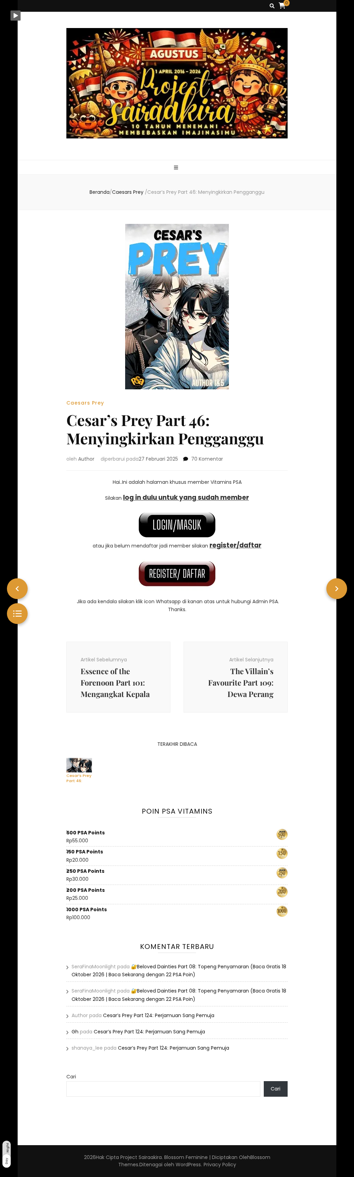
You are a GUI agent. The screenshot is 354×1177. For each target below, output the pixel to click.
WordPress (188, 1164)
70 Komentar (207, 458)
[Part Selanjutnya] (336, 588)
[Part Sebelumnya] (17, 588)
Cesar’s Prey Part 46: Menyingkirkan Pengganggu (80, 778)
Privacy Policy (220, 1164)
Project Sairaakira (141, 1157)
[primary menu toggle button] (177, 168)
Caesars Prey (85, 402)
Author (86, 458)
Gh (75, 1031)
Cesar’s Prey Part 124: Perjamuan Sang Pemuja (158, 1015)
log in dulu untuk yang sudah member (186, 497)
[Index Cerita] (17, 613)
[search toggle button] (272, 6)
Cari (71, 1076)
